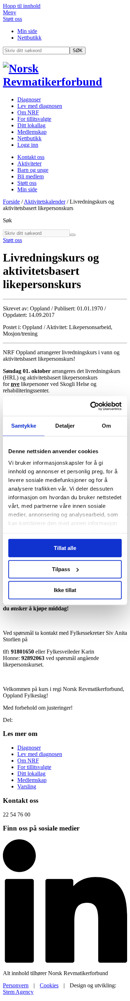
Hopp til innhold (21, 6)
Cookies (49, 985)
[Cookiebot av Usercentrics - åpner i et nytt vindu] (92, 406)
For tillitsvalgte (34, 119)
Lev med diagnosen (39, 106)
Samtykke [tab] (23, 426)
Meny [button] (9, 12)
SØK (78, 50)
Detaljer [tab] (65, 426)
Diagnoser (29, 99)
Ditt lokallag (31, 125)
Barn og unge (32, 170)
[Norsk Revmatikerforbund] (65, 81)
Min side (27, 31)
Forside (11, 202)
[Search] (72, 235)
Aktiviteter (29, 163)
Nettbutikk (29, 38)
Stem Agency (18, 992)
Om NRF (28, 112)
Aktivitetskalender (44, 202)
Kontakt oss (30, 157)
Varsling (26, 786)
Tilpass (61, 569)
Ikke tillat (65, 590)
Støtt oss (12, 19)
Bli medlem (30, 176)
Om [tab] (106, 426)
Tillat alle (65, 548)
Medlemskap (32, 132)
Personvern (16, 985)
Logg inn (27, 145)
